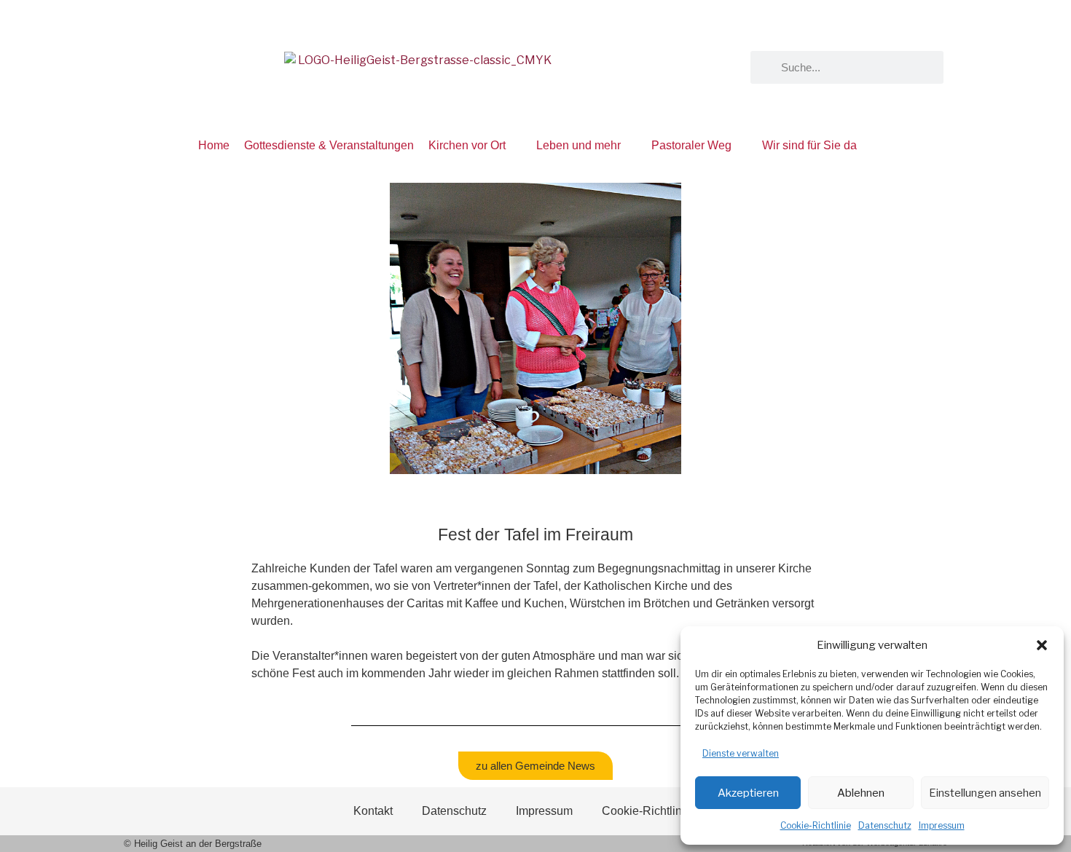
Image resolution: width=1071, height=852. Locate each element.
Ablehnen (860, 793)
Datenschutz (884, 825)
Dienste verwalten (740, 753)
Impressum (942, 825)
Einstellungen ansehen (985, 793)
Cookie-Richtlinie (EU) (660, 811)
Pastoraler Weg (691, 145)
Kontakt (373, 811)
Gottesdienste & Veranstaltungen (329, 145)
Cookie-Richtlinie (815, 825)
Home (214, 145)
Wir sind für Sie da (809, 145)
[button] (1042, 645)
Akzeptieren (748, 793)
